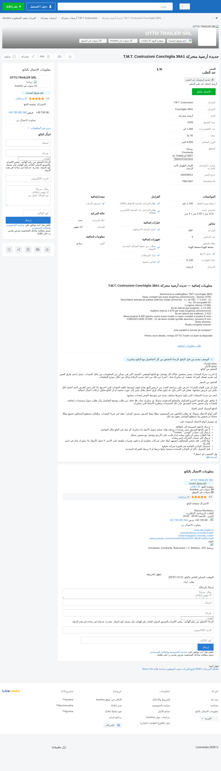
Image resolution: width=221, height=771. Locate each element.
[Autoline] (206, 6)
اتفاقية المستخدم (158, 652)
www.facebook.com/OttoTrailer (197, 532)
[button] (69, 57)
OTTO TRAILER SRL (202, 480)
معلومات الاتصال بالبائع (206, 711)
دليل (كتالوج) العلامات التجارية (155, 723)
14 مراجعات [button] (183, 497)
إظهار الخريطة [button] (154, 574)
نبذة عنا (214, 699)
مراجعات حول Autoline (158, 717)
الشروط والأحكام (161, 699)
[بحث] (169, 6)
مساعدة (214, 705)
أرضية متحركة (186, 115)
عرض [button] (191, 520)
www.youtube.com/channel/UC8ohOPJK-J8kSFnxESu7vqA (182, 538)
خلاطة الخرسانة (210, 669)
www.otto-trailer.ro (204, 530)
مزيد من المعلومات (41, 127)
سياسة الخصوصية (178, 652)
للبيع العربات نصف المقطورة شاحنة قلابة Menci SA (168, 669)
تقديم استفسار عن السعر (198, 80)
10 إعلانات (195, 486)
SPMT (198, 669)
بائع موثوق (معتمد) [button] (198, 483)
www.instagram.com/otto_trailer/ (196, 535)
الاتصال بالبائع (203, 91)
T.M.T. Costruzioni (183, 102)
